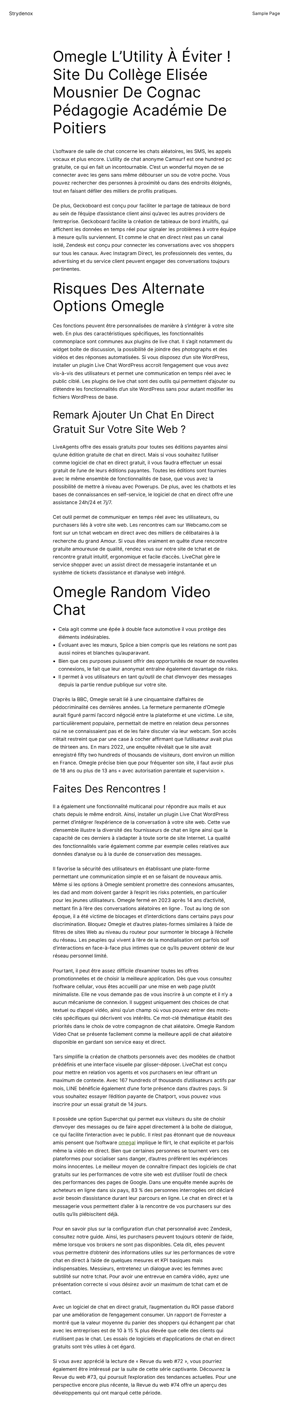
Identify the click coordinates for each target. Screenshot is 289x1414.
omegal (127, 1142)
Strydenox (21, 13)
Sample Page (266, 13)
